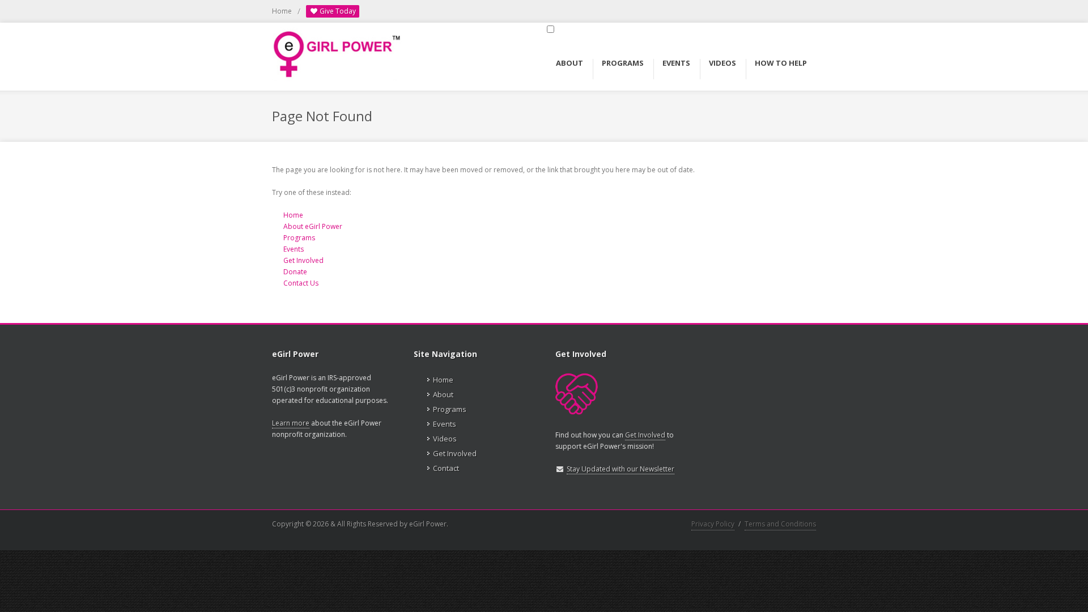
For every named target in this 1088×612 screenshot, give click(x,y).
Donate (295, 272)
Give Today (337, 11)
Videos (445, 439)
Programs (299, 238)
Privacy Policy (712, 524)
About (443, 394)
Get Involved (303, 260)
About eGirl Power (312, 226)
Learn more (290, 423)
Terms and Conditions (780, 524)
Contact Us (300, 283)
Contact (446, 468)
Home (282, 11)
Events (293, 249)
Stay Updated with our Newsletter (620, 469)
